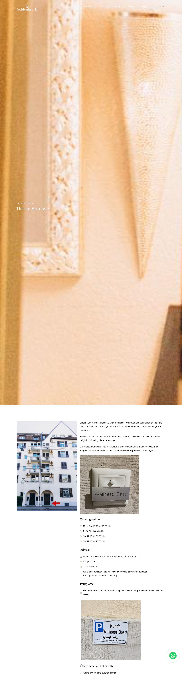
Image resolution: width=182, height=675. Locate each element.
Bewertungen (128, 6)
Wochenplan (106, 6)
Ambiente (142, 6)
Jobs (151, 6)
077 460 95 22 (90, 567)
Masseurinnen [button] (90, 6)
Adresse (160, 6)
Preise (117, 6)
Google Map (89, 562)
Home (77, 6)
